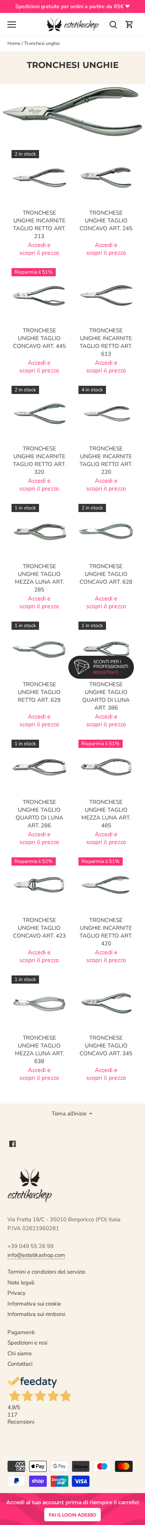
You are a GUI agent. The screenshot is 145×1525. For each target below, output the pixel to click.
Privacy (16, 1293)
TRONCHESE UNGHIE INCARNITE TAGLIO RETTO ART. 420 (106, 931)
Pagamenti (21, 1332)
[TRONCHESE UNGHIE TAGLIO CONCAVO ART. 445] (39, 296)
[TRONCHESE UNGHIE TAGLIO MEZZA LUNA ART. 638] (39, 1003)
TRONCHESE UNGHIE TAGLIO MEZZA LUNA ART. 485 (105, 813)
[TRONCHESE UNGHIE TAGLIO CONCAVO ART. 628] (106, 532)
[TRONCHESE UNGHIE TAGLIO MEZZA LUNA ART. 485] (106, 767)
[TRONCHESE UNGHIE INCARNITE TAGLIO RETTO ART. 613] (106, 296)
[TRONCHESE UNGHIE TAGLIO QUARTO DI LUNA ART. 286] (39, 767)
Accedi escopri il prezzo (39, 249)
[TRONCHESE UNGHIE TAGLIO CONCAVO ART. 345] (106, 1003)
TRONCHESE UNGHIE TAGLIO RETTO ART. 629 (39, 692)
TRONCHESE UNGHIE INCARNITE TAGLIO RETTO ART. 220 (106, 460)
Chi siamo (19, 1353)
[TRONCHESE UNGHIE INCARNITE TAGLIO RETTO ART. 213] (39, 178)
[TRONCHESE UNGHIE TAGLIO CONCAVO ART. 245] (106, 178)
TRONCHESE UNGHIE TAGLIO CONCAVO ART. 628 (106, 574)
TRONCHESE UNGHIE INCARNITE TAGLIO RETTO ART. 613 (106, 342)
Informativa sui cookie (34, 1303)
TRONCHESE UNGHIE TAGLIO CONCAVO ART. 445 (39, 338)
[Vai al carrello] (129, 24)
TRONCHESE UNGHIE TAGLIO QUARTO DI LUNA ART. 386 (106, 696)
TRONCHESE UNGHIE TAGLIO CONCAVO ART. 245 (106, 220)
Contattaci (19, 1364)
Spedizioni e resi (27, 1342)
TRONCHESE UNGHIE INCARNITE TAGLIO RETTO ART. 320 (39, 460)
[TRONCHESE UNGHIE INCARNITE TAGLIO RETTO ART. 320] (39, 413)
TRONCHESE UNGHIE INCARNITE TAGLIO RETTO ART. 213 (39, 224)
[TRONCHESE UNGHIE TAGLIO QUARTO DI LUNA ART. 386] (106, 649)
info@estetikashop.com (36, 1255)
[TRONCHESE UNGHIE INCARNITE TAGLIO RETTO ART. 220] (106, 413)
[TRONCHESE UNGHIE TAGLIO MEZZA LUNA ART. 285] (39, 532)
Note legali (20, 1282)
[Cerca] (113, 24)
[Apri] (11, 24)
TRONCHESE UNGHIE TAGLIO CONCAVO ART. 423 (39, 927)
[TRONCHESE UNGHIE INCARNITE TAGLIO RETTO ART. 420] (106, 885)
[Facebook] (12, 1144)
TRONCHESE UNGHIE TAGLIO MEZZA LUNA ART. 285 (39, 578)
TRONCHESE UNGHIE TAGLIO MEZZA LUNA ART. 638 (39, 1049)
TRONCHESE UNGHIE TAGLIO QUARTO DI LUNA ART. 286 (39, 813)
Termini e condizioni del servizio (46, 1271)
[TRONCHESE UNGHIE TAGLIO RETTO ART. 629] (39, 649)
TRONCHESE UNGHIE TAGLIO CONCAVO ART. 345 (106, 1045)
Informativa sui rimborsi (36, 1314)
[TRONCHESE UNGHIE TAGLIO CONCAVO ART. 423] (39, 885)
